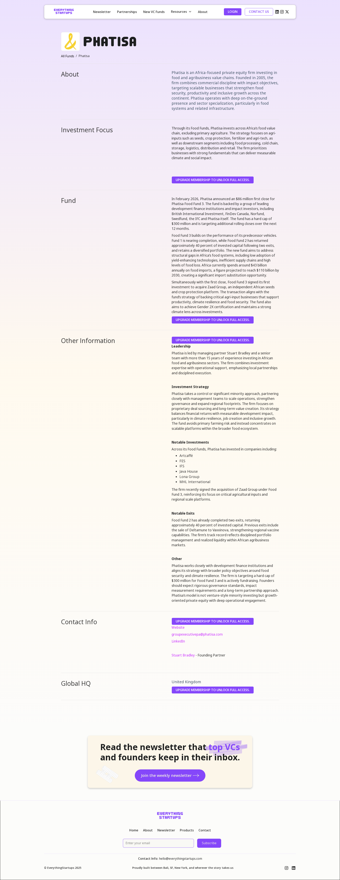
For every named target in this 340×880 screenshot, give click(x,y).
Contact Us (259, 11)
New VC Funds (154, 12)
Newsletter (102, 12)
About (203, 12)
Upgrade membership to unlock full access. (213, 180)
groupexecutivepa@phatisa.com (197, 634)
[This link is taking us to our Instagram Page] (282, 11)
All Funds (67, 56)
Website (178, 627)
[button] (181, 11)
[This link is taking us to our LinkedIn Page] (277, 11)
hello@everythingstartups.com (180, 858)
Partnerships (127, 12)
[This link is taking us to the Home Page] (64, 11)
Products (187, 830)
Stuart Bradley (183, 655)
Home (133, 830)
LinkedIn (178, 641)
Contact (205, 830)
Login (232, 11)
